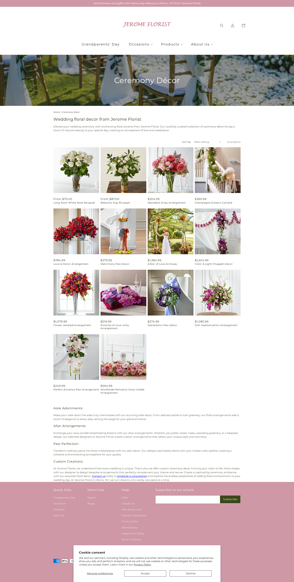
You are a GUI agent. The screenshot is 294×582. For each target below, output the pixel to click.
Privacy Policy (142, 564)
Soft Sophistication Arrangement (216, 325)
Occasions (59, 503)
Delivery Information (133, 515)
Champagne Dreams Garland (213, 202)
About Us (58, 515)
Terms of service (131, 539)
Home (56, 112)
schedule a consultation (132, 476)
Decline (190, 573)
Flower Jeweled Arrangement (72, 325)
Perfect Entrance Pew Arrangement (76, 389)
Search (91, 497)
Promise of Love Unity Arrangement (115, 327)
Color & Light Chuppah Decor (214, 263)
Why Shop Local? (131, 509)
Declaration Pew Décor (162, 325)
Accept (145, 573)
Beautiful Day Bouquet (115, 202)
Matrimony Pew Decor (115, 263)
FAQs (124, 497)
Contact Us (128, 503)
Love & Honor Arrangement (70, 263)
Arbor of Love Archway (162, 263)
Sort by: (186, 141)
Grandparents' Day (64, 497)
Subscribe (230, 499)
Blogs (90, 503)
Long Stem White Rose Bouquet (74, 202)
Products (58, 509)
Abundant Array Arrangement (167, 202)
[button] (140, 44)
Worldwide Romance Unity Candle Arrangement (122, 391)
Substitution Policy (132, 533)
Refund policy (129, 527)
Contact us (98, 476)
